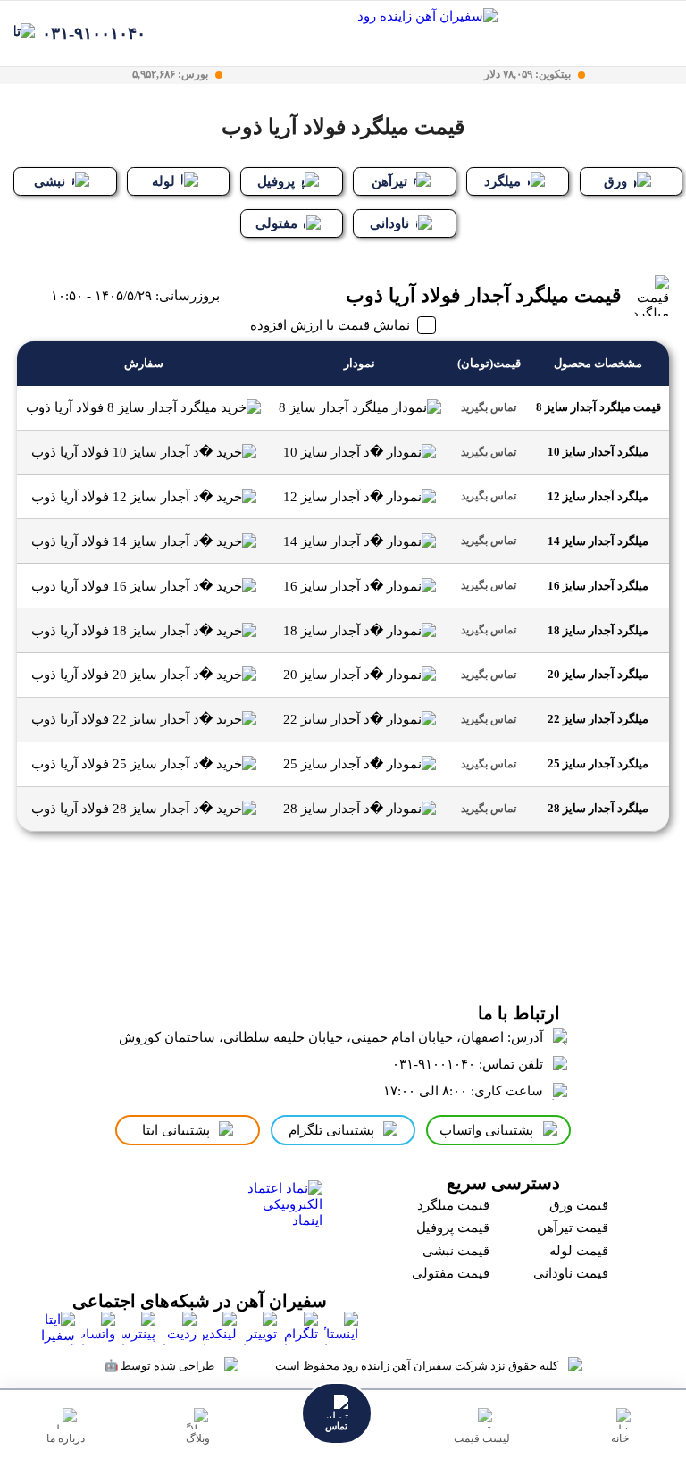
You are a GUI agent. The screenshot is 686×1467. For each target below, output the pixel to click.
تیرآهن (389, 181)
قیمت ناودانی (570, 1273)
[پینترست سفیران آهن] (139, 1328)
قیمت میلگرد (453, 1205)
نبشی (49, 181)
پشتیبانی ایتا (176, 1130)
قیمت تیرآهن (572, 1227)
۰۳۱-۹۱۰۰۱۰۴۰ (94, 33)
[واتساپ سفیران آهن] (98, 1328)
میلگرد (502, 181)
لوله (163, 181)
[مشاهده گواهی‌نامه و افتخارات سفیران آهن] (140, 1222)
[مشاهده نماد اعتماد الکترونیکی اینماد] (280, 1222)
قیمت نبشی (455, 1251)
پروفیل (276, 181)
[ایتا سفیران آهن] (58, 1328)
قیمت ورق (578, 1205)
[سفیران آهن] (422, 33)
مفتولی (276, 223)
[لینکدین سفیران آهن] (220, 1328)
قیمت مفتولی (450, 1273)
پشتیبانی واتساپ (486, 1130)
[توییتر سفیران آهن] (260, 1328)
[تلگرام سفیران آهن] (301, 1328)
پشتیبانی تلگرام (331, 1130)
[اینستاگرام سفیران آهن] (341, 1328)
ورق (615, 181)
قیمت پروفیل (452, 1227)
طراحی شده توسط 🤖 (159, 1365)
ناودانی (389, 223)
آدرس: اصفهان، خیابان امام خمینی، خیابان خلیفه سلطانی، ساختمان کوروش (331, 1037)
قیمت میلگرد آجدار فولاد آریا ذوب (484, 295)
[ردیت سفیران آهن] (180, 1328)
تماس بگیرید (488, 407)
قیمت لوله (578, 1251)
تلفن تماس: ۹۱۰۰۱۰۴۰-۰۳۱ (467, 1064)
